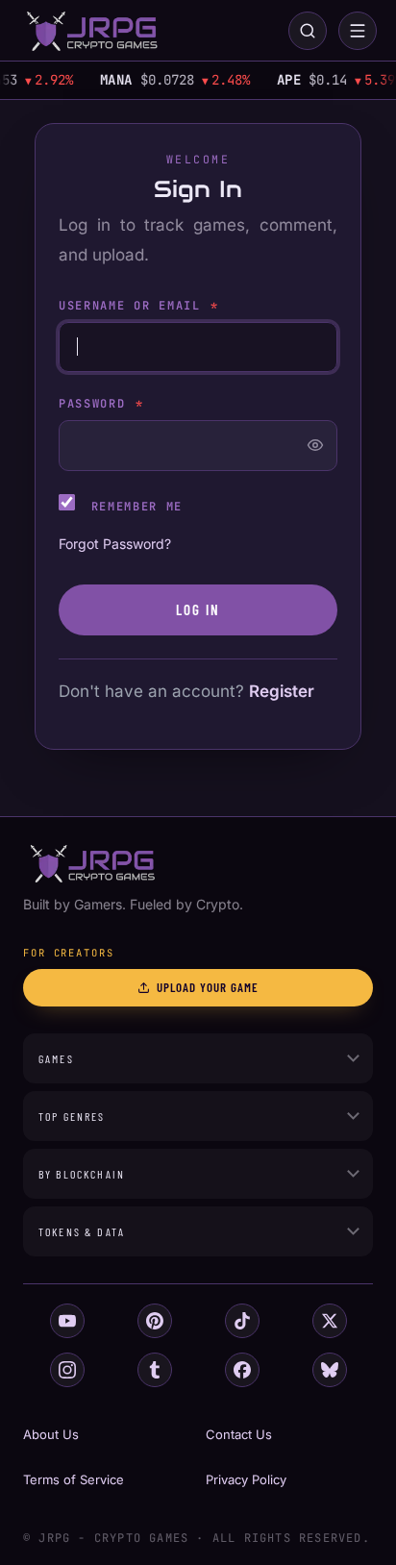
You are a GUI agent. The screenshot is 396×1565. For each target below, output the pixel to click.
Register (281, 691)
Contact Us (239, 1434)
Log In (198, 609)
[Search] (307, 31)
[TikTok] (242, 1321)
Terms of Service (73, 1479)
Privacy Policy (246, 1479)
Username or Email (139, 305)
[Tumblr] (154, 1370)
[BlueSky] (329, 1370)
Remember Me (133, 506)
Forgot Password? (115, 543)
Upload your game (208, 987)
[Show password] (315, 445)
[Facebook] (242, 1370)
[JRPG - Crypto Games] (91, 31)
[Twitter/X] (329, 1321)
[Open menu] (357, 31)
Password (101, 403)
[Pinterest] (154, 1321)
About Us (51, 1434)
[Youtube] (67, 1321)
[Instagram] (67, 1370)
